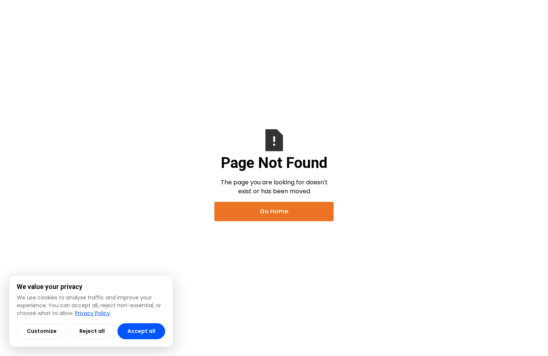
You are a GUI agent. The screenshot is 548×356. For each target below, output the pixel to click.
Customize (42, 331)
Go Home (274, 211)
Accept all (141, 331)
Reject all (92, 331)
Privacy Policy (92, 313)
